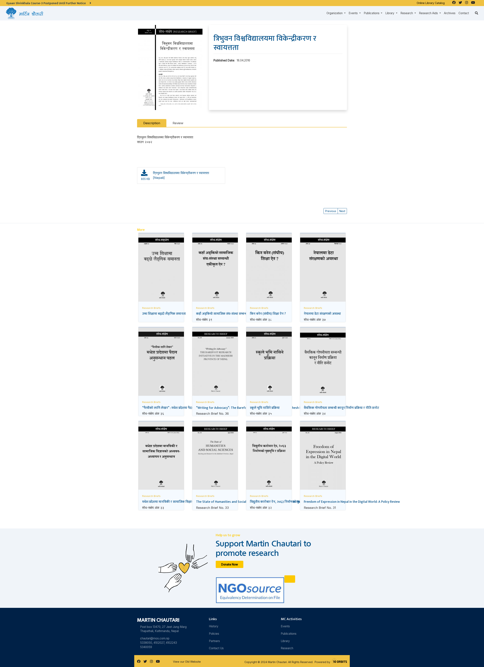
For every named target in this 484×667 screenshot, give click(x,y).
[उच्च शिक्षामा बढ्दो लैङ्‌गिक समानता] (161, 269)
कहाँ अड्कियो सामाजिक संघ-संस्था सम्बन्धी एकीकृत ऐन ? (230, 313)
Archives (449, 13)
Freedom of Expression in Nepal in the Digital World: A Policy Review (352, 501)
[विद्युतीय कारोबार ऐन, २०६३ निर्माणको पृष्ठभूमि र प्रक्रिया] (269, 457)
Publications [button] (372, 13)
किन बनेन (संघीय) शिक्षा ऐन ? (268, 313)
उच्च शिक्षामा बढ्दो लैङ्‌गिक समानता (164, 313)
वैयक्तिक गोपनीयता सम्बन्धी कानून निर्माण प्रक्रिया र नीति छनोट (341, 408)
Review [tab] (178, 123)
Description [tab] (151, 123)
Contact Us (216, 648)
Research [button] (407, 13)
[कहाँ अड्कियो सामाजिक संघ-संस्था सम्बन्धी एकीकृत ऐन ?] (215, 268)
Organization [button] (335, 13)
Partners (214, 641)
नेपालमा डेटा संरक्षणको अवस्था (322, 313)
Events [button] (353, 13)
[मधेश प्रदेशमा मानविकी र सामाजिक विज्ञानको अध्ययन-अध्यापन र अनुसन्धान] (161, 457)
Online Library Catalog (431, 3)
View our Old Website (187, 661)
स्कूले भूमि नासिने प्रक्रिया (265, 408)
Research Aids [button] (429, 13)
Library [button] (390, 13)
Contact (463, 13)
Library (285, 641)
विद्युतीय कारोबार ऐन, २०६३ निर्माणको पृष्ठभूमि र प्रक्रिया (283, 501)
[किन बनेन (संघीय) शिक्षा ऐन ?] (269, 268)
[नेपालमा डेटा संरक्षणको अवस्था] (323, 268)
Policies (214, 633)
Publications (288, 633)
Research (287, 648)
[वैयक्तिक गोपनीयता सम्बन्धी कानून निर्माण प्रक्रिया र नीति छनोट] (323, 363)
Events (285, 626)
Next (342, 211)
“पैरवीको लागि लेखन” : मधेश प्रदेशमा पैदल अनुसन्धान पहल (178, 408)
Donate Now (229, 564)
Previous (330, 211)
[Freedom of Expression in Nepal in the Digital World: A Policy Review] (323, 456)
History (213, 626)
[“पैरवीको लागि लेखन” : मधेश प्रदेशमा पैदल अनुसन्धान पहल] (161, 362)
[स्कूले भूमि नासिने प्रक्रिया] (269, 362)
